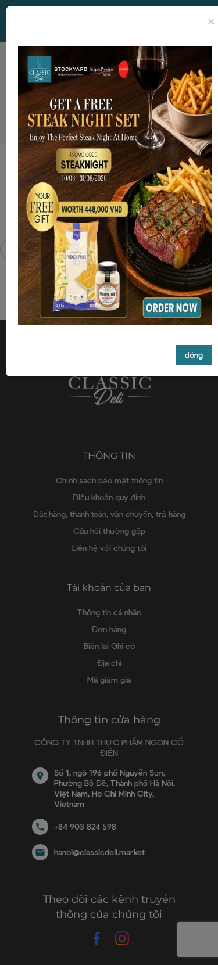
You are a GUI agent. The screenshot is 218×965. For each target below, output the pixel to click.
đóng (194, 355)
